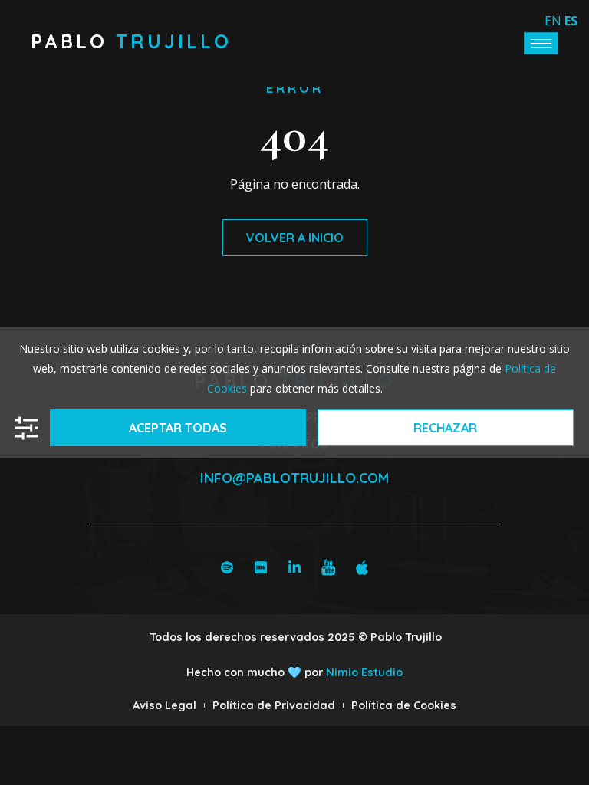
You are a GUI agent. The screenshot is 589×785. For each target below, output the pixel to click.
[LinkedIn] (294, 566)
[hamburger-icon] (541, 43)
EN (553, 20)
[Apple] (361, 566)
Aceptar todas (178, 427)
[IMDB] (260, 566)
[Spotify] (227, 566)
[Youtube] (328, 566)
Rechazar (445, 427)
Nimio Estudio (364, 672)
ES (570, 20)
